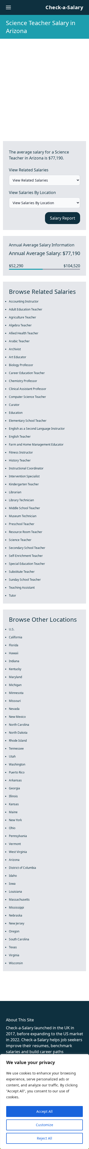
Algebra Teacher (20, 325)
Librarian (15, 492)
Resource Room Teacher (25, 532)
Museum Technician (22, 516)
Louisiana (15, 891)
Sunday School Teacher (25, 579)
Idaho (13, 876)
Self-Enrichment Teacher (26, 556)
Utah (12, 756)
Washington (17, 764)
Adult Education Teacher (25, 309)
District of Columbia (22, 868)
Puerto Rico (16, 772)
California (15, 637)
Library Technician (21, 500)
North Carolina (19, 725)
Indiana (14, 661)
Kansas (14, 804)
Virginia (14, 955)
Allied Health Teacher (23, 333)
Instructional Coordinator (26, 468)
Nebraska (15, 915)
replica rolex (74, 992)
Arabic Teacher (19, 341)
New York (15, 820)
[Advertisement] (44, 86)
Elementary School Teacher (27, 421)
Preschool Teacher (21, 524)
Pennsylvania (18, 836)
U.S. (11, 629)
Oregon (14, 931)
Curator (14, 405)
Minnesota (16, 693)
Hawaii (13, 653)
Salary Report (62, 218)
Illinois (13, 796)
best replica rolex (16, 998)
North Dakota (18, 732)
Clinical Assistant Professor (27, 389)
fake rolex (9, 992)
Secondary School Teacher (27, 548)
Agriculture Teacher (22, 317)
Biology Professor (21, 365)
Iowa (12, 883)
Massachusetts (19, 899)
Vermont (15, 844)
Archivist (15, 349)
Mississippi (16, 907)
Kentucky (15, 669)
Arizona (14, 860)
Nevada (14, 709)
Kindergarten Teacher (24, 484)
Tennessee (16, 748)
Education (15, 413)
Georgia (14, 788)
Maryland (15, 677)
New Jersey (16, 923)
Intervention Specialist (24, 476)
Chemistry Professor (23, 381)
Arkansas (15, 780)
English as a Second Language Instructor (37, 428)
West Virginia (18, 852)
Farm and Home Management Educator (36, 444)
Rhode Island (18, 740)
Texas (13, 947)
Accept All (44, 1111)
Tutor (12, 595)
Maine (13, 812)
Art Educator (17, 357)
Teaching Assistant (22, 587)
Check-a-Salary (64, 7)
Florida (13, 645)
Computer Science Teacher (27, 397)
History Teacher (20, 460)
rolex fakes (30, 992)
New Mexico (17, 717)
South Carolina (19, 939)
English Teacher (20, 436)
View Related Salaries (28, 170)
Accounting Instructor (24, 301)
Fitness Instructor (21, 452)
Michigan (15, 685)
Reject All (44, 1138)
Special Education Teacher (27, 564)
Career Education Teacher (27, 373)
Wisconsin (16, 963)
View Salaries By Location (32, 192)
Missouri (15, 701)
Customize (44, 1124)
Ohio (12, 828)
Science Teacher (20, 540)
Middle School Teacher (24, 508)
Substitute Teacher (22, 572)
